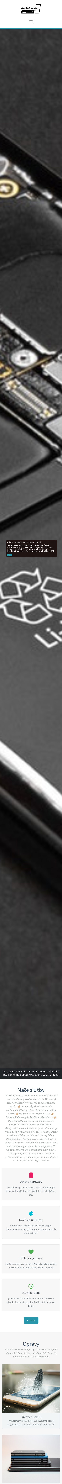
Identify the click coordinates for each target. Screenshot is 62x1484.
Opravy (31, 1320)
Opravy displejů (31, 1417)
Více (9, 554)
